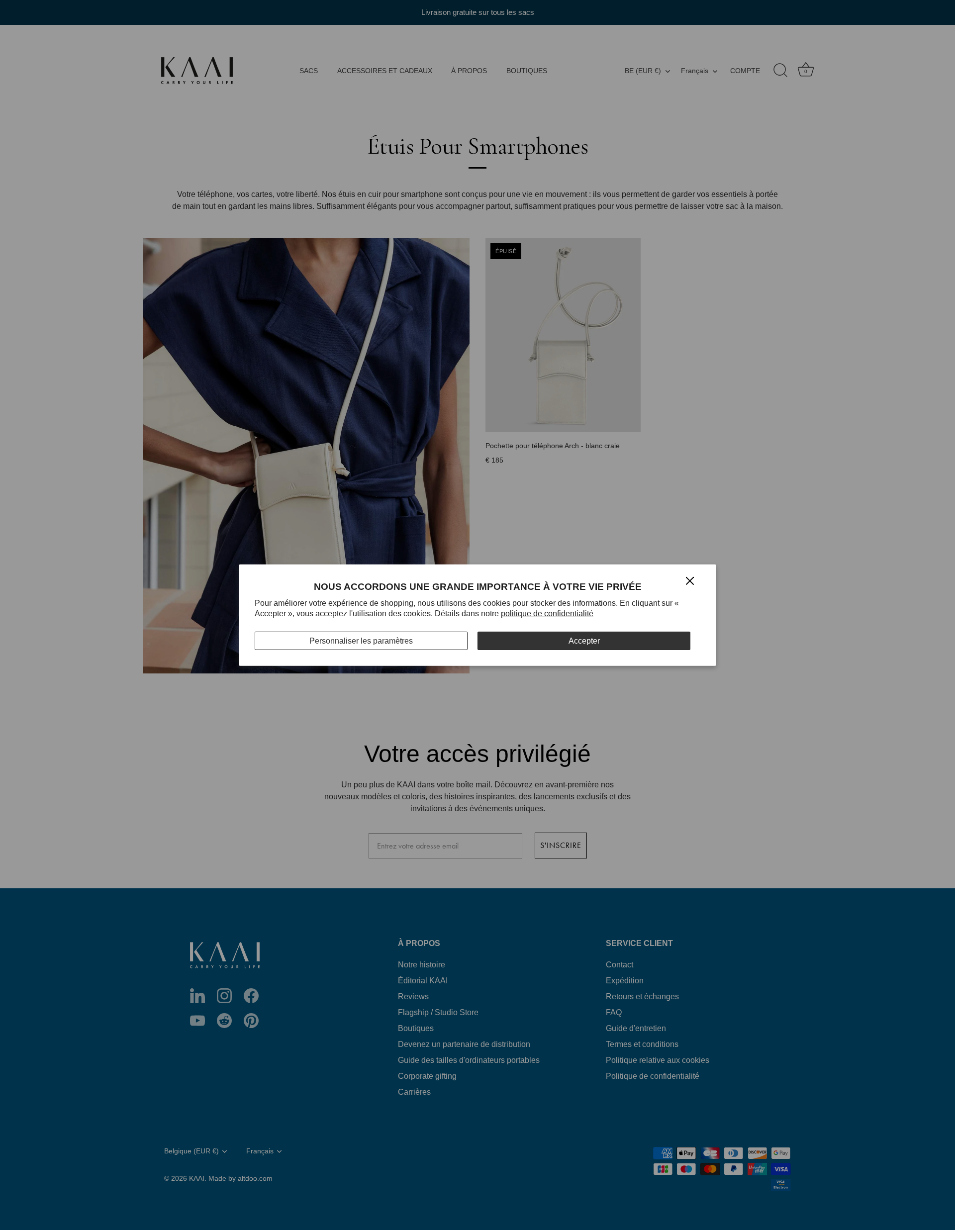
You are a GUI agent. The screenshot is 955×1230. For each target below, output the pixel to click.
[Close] (689, 580)
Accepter (584, 640)
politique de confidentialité (547, 613)
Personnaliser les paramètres (361, 640)
